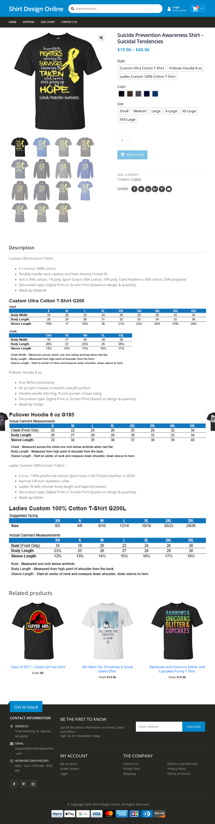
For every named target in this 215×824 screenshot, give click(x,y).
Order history (69, 769)
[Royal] (155, 94)
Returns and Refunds (182, 764)
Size (120, 104)
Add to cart (135, 154)
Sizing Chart (131, 769)
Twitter (141, 189)
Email (169, 189)
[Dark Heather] (138, 94)
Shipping (28, 22)
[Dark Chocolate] (130, 94)
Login (64, 774)
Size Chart (48, 22)
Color (121, 86)
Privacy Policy (176, 769)
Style (121, 61)
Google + (155, 189)
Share (122, 188)
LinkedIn (148, 189)
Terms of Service (179, 774)
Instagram (33, 784)
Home (12, 22)
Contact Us (69, 22)
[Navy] (147, 94)
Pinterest (162, 189)
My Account (68, 764)
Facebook (134, 189)
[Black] (121, 94)
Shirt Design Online (36, 8)
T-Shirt (136, 179)
